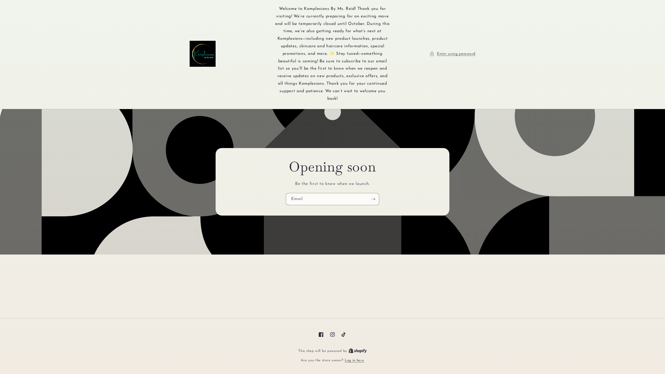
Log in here (354, 360)
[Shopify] (358, 351)
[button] (452, 54)
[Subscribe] (373, 199)
